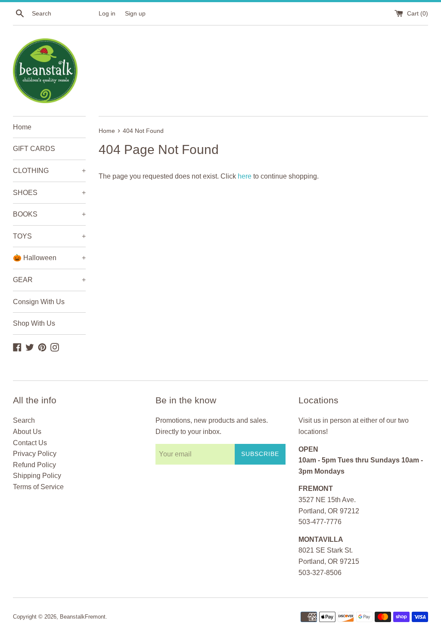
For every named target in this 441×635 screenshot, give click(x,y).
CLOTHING (49, 170)
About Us (27, 431)
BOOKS (49, 214)
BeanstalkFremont (83, 616)
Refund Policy (34, 464)
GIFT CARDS (34, 148)
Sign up (135, 13)
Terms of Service (38, 486)
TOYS (49, 236)
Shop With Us (34, 323)
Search (24, 420)
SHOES (49, 192)
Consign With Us (39, 301)
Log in (107, 13)
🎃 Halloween (49, 257)
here (245, 176)
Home (22, 127)
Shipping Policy (37, 475)
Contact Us (30, 442)
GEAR (49, 279)
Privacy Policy (34, 453)
